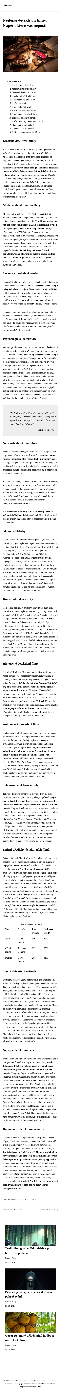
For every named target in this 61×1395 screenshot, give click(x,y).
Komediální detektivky (22, 107)
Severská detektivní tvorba (24, 92)
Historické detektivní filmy (24, 110)
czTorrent (7, 5)
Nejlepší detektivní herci (23, 128)
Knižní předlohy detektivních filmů (27, 121)
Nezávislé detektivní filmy (23, 99)
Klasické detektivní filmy (23, 85)
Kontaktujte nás (31, 1199)
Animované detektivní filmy (24, 114)
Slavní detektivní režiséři (23, 125)
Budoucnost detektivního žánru (26, 132)
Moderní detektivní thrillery (24, 89)
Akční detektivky (19, 103)
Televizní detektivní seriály (24, 118)
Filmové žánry (52, 1210)
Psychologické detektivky (23, 96)
